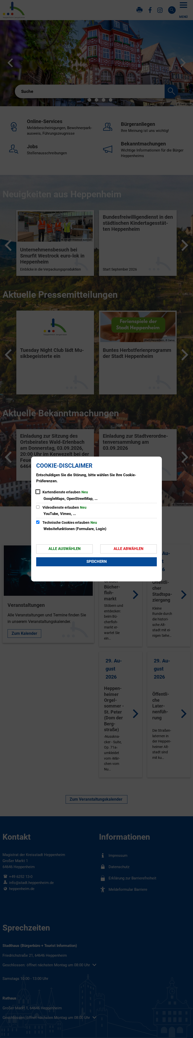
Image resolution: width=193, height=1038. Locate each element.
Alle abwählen (128, 548)
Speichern (96, 561)
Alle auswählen (65, 548)
